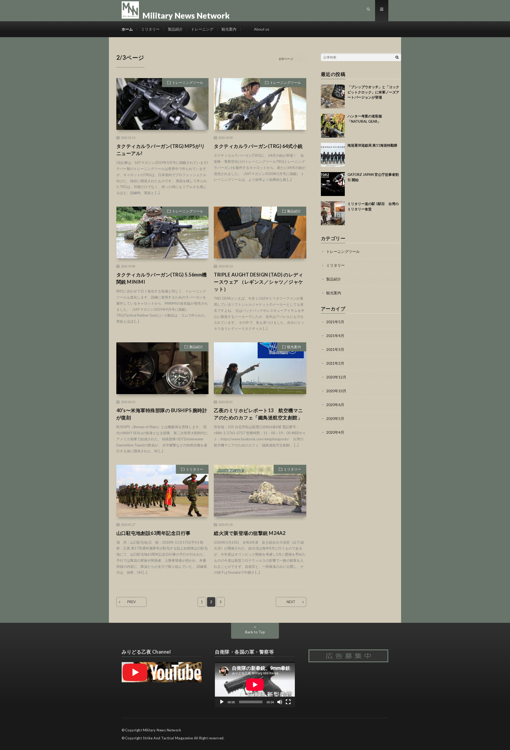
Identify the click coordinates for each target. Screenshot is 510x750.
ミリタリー (150, 29)
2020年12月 (336, 377)
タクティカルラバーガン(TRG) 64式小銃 (258, 146)
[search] (397, 57)
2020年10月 (336, 391)
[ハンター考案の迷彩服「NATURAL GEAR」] (333, 126)
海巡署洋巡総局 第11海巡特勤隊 (372, 145)
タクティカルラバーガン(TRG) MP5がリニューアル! (160, 149)
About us (261, 29)
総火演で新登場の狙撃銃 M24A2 (250, 533)
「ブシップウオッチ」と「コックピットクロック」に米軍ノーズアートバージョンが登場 (373, 92)
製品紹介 (175, 29)
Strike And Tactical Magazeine (168, 738)
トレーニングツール (187, 82)
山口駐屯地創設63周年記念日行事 (153, 533)
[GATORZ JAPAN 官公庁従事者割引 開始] (333, 184)
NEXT (291, 602)
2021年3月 (335, 349)
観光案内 (229, 29)
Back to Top (255, 632)
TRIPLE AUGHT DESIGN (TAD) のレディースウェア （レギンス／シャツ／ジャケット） (258, 282)
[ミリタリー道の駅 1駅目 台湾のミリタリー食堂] (333, 213)
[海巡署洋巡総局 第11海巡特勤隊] (333, 155)
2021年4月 (335, 335)
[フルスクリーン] (288, 702)
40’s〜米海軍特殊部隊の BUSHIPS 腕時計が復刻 (161, 413)
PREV (131, 602)
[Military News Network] (176, 5)
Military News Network (162, 730)
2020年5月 (335, 418)
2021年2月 (335, 363)
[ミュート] (279, 702)
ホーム (127, 29)
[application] (255, 684)
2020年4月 (335, 432)
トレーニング (202, 29)
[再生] (221, 702)
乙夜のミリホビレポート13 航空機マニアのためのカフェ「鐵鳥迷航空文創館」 (258, 413)
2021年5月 (335, 321)
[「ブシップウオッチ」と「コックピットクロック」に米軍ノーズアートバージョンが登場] (333, 96)
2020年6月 (335, 404)
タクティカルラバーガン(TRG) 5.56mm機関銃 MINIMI (161, 278)
